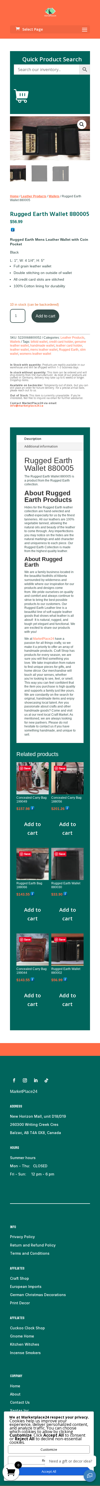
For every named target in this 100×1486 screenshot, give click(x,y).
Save (27, 768)
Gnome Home (22, 1336)
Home (14, 196)
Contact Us (20, 1402)
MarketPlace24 (43, 639)
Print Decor (20, 1303)
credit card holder (61, 342)
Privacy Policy (22, 1236)
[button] (81, 124)
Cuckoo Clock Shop (27, 1328)
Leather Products (33, 196)
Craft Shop (19, 1278)
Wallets (54, 196)
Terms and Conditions (29, 1253)
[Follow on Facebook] (14, 1080)
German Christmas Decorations (38, 1295)
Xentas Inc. (20, 1410)
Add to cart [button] (32, 828)
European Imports (26, 1286)
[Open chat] (90, 1476)
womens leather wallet (35, 354)
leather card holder (69, 345)
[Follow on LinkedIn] (36, 1080)
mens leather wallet (43, 349)
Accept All (49, 1471)
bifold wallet (39, 342)
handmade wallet (42, 345)
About (15, 1394)
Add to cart (45, 316)
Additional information (41, 446)
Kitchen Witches (24, 1344)
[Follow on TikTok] (46, 1080)
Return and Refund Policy (33, 1245)
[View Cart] (21, 96)
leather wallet (19, 349)
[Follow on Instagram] (25, 1080)
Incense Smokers (25, 1353)
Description (32, 439)
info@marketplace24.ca (26, 405)
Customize (49, 1449)
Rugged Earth (68, 349)
